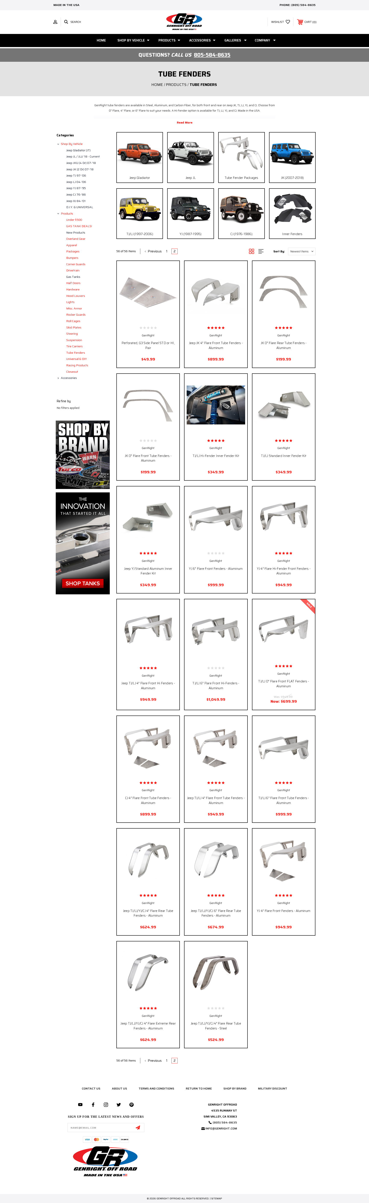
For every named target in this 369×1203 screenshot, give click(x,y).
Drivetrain (72, 270)
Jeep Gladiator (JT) (78, 150)
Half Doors (73, 283)
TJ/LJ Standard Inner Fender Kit (283, 455)
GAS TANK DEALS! (79, 226)
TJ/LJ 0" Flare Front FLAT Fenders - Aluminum (283, 684)
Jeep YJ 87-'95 (76, 188)
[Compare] (157, 318)
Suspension (74, 340)
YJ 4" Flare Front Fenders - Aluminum (283, 910)
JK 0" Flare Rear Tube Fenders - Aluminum (284, 345)
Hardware (73, 289)
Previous (154, 251)
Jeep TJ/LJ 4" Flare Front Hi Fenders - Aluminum (148, 686)
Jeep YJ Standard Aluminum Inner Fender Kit (148, 571)
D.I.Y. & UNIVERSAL (79, 207)
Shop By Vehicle (131, 40)
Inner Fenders (292, 234)
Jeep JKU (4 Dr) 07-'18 (81, 162)
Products (167, 40)
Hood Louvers (75, 295)
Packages (72, 251)
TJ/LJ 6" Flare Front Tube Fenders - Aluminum (283, 800)
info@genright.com (221, 1128)
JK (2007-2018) (292, 177)
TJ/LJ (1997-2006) (139, 234)
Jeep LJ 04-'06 (76, 182)
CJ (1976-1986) (241, 234)
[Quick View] (139, 318)
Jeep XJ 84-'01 (76, 201)
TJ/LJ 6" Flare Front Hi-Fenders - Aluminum (215, 686)
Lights (70, 302)
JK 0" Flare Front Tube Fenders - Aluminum (148, 458)
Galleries (232, 40)
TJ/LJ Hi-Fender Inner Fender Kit (216, 455)
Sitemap (216, 1198)
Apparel (71, 245)
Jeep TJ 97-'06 (76, 175)
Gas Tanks (73, 276)
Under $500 (74, 219)
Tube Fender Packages (241, 177)
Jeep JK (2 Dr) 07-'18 (80, 169)
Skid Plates (73, 327)
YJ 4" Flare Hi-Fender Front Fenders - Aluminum (283, 571)
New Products (75, 232)
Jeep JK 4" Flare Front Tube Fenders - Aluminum (216, 345)
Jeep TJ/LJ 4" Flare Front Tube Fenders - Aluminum (216, 800)
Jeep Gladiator (139, 177)
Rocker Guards (76, 314)
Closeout (72, 371)
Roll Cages (73, 321)
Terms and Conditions (156, 1088)
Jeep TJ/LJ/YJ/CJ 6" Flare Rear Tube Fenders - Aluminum (216, 913)
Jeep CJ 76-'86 (76, 194)
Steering (72, 333)
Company (262, 40)
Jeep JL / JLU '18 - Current (83, 156)
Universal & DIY (76, 358)
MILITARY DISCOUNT (272, 1088)
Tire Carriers (74, 346)
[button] (83, 455)
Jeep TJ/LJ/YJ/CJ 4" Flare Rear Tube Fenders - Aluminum (148, 913)
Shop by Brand (234, 1088)
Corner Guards (75, 264)
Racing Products (77, 365)
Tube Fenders (75, 352)
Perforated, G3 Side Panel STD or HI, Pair (148, 345)
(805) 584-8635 (303, 5)
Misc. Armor (74, 308)
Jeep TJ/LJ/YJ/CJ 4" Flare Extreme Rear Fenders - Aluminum (148, 1026)
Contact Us (91, 1088)
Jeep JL (191, 177)
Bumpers (72, 257)
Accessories (200, 40)
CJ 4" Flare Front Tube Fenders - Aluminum (148, 800)
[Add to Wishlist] (148, 318)
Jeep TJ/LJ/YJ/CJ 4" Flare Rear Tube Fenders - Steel (216, 1026)
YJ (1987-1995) (191, 234)
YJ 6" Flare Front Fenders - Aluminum (216, 568)
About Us (119, 1088)
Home (101, 40)
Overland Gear (75, 238)
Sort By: (279, 251)
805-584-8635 (212, 55)
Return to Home (199, 1088)
